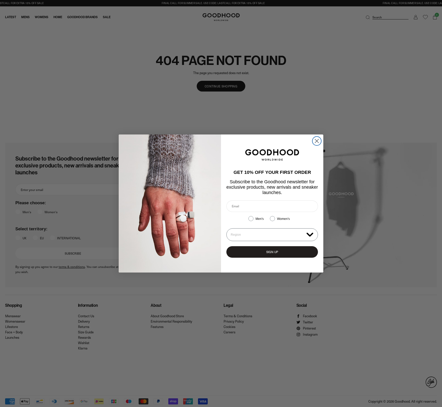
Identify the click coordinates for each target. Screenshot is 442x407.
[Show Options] (310, 234)
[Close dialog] (316, 141)
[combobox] (267, 235)
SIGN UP (272, 252)
